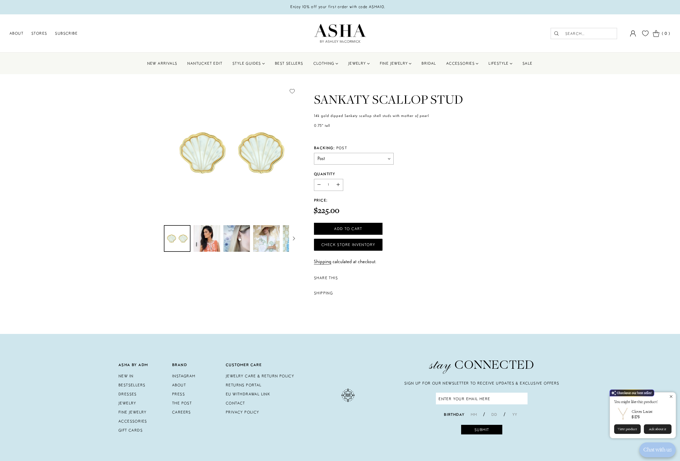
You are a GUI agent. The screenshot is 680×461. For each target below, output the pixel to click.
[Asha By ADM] (340, 33)
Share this (326, 278)
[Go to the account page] (633, 33)
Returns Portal (244, 385)
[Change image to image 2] (207, 238)
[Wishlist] (644, 33)
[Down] (294, 238)
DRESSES (127, 394)
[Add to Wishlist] (292, 91)
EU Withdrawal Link (248, 394)
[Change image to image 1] (177, 238)
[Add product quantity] (338, 185)
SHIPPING (323, 293)
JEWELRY (127, 403)
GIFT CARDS (130, 430)
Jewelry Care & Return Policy (260, 376)
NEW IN (125, 376)
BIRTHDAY (454, 414)
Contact (235, 403)
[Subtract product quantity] (319, 185)
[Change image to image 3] (236, 238)
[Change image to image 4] (266, 238)
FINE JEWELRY (132, 412)
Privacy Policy (242, 412)
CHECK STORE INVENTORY (348, 244)
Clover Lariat (642, 411)
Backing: (330, 148)
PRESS (178, 394)
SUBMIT (481, 430)
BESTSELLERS (131, 385)
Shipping (322, 261)
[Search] (556, 33)
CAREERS (181, 412)
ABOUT (179, 385)
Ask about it (657, 429)
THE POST (182, 403)
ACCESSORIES (132, 421)
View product (627, 429)
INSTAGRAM (184, 376)
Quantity (324, 174)
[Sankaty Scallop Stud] (231, 152)
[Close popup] (671, 397)
